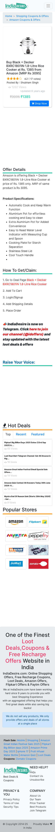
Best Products (38, 806)
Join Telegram (38, 810)
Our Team (35, 799)
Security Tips (10, 806)
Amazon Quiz (28, 755)
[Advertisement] (27, 137)
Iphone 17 (22, 751)
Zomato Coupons (26, 758)
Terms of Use (11, 803)
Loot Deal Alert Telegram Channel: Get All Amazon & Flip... (27, 457)
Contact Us (36, 776)
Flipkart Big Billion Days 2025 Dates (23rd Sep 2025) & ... (25, 443)
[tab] (8, 435)
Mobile (21, 740)
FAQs (33, 772)
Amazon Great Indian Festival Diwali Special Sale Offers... (26, 470)
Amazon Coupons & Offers (24, 19)
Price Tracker (37, 803)
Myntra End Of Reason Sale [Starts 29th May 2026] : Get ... (27, 497)
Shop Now (40, 103)
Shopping (32, 740)
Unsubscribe (37, 779)
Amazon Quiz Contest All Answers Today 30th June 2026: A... (27, 484)
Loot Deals (44, 755)
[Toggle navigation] (48, 6)
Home (8, 16)
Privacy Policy (11, 799)
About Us (35, 795)
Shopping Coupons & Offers (32, 16)
